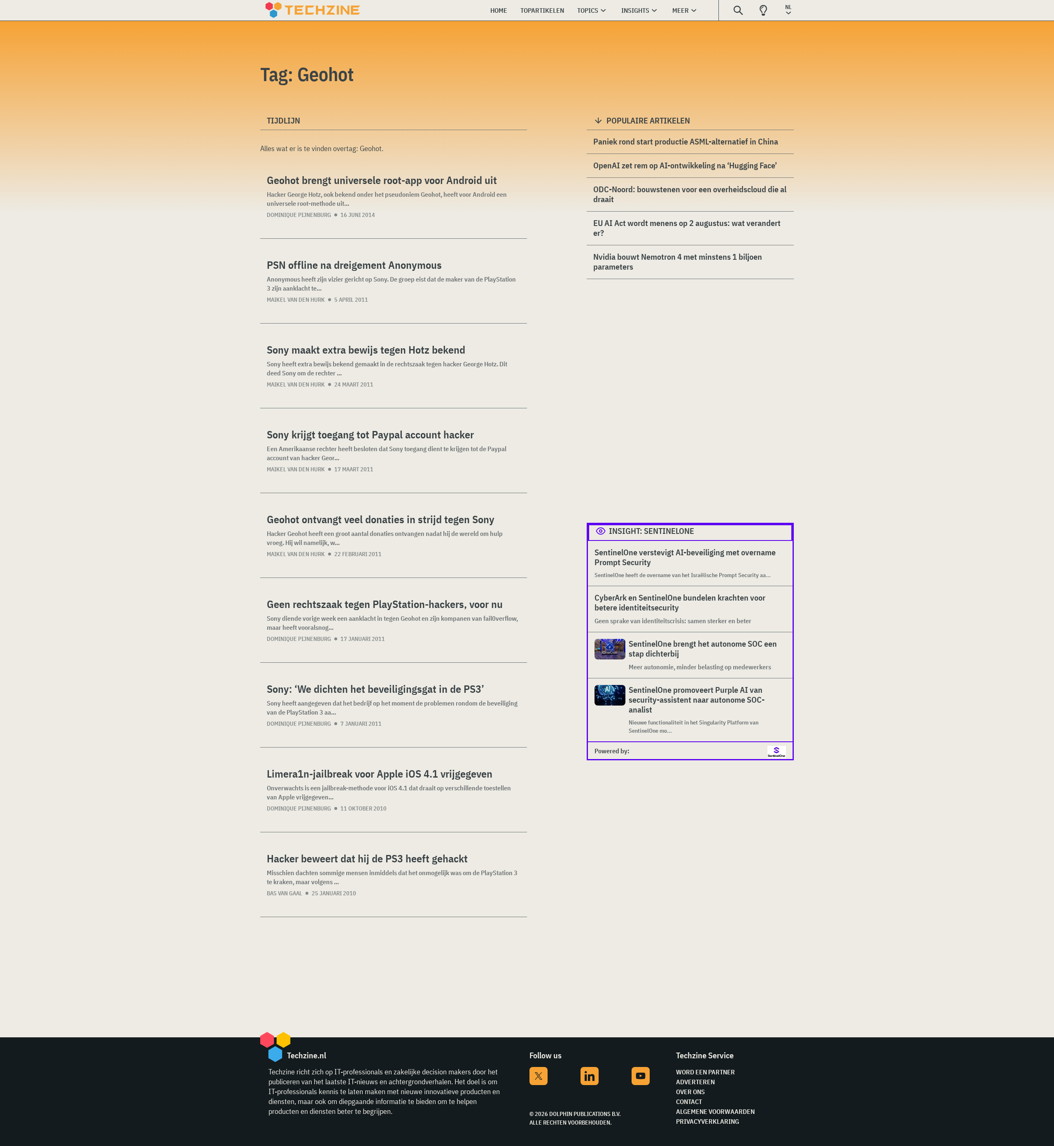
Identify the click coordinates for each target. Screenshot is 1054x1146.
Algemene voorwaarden (715, 1111)
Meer (680, 10)
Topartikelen (542, 10)
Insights (635, 10)
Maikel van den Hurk (296, 299)
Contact (689, 1101)
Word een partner (705, 1072)
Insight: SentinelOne (651, 530)
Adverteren (695, 1082)
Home (498, 10)
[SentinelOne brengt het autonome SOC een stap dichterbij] (610, 655)
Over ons (690, 1092)
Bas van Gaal (284, 893)
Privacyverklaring (707, 1121)
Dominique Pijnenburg (299, 215)
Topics (587, 10)
